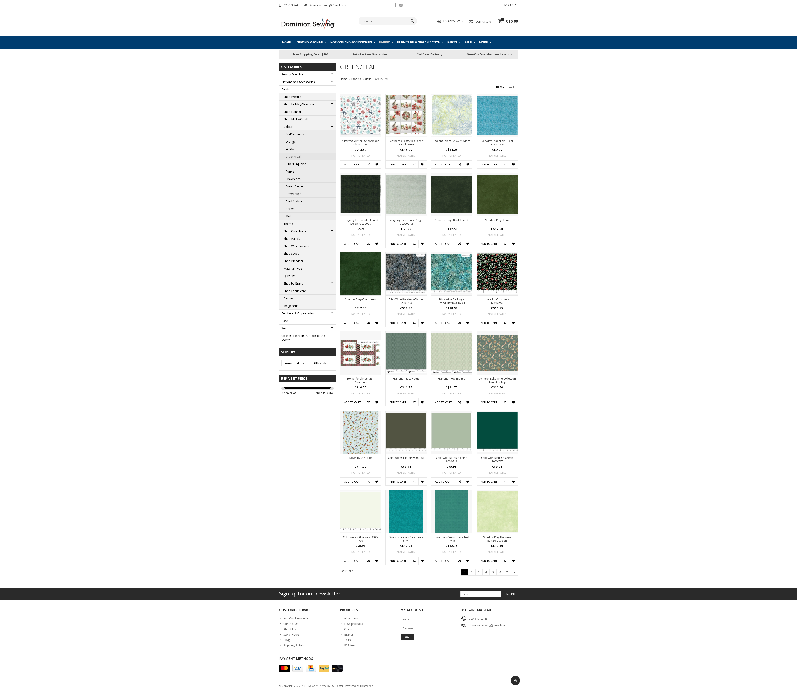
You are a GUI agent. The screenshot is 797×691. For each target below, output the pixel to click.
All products (352, 618)
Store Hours (291, 634)
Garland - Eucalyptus (406, 378)
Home (286, 42)
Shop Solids (291, 253)
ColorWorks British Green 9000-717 (497, 459)
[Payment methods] (284, 668)
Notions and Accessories (351, 42)
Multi (289, 216)
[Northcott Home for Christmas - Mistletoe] (497, 254)
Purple (290, 171)
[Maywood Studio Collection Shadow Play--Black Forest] (451, 175)
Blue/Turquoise (296, 164)
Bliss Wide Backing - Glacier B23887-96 (406, 301)
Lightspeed (366, 686)
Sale (468, 42)
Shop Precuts (292, 97)
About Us (289, 629)
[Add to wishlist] (377, 164)
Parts (452, 42)
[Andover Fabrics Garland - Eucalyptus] (406, 334)
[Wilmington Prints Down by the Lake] (360, 413)
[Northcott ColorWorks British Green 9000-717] (497, 413)
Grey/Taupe (293, 194)
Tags (347, 640)
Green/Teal (293, 156)
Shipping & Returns (296, 645)
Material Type (293, 268)
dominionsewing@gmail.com (488, 625)
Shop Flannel (292, 112)
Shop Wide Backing (296, 246)
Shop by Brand (293, 283)
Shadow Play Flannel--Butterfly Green (497, 539)
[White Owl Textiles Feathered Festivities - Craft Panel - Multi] (406, 96)
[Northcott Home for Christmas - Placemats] (360, 334)
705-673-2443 (478, 618)
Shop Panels (292, 239)
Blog (286, 640)
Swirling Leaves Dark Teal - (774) (406, 539)
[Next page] (514, 572)
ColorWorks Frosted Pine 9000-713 (451, 459)
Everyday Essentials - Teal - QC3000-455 (497, 142)
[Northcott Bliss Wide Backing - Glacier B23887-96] (406, 254)
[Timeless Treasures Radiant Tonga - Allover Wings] (451, 96)
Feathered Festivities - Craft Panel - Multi (406, 142)
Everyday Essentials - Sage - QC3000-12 (406, 221)
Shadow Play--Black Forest (451, 220)
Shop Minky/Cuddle (296, 119)
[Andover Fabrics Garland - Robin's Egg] (451, 334)
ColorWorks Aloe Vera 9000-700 (360, 539)
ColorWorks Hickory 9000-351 (406, 458)
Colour (288, 127)
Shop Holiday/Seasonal (299, 104)
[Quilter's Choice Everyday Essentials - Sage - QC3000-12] (406, 175)
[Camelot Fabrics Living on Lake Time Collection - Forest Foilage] (497, 334)
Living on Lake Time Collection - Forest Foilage (497, 380)
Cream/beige (294, 186)
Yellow (290, 149)
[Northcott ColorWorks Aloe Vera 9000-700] (360, 492)
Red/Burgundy (295, 134)
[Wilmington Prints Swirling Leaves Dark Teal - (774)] (406, 492)
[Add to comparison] (369, 164)
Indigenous (291, 306)
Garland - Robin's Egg (451, 378)
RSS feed (350, 645)
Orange (291, 142)
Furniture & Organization (418, 42)
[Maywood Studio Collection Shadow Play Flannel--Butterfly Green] (497, 492)
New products (353, 624)
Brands (349, 634)
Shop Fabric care (295, 291)
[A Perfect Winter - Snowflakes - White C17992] (360, 96)
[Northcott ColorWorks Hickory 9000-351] (406, 413)
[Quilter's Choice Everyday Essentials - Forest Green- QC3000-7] (360, 175)
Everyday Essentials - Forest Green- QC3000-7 (360, 221)
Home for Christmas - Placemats (360, 380)
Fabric (384, 42)
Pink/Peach (293, 179)
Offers (348, 629)
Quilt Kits (290, 276)
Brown (290, 209)
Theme (288, 224)
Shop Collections (295, 231)
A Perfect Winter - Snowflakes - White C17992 (360, 142)
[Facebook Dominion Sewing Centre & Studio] (395, 5)
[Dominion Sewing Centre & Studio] (307, 24)
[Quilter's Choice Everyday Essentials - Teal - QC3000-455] (497, 96)
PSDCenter (337, 686)
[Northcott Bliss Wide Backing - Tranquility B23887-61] (451, 254)
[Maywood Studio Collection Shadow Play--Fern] (497, 175)
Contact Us (290, 624)
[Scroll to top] (515, 680)
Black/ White (294, 201)
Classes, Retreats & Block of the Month (303, 338)
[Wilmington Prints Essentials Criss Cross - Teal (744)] (451, 492)
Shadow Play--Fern (497, 220)
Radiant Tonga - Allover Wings (451, 141)
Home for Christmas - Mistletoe (497, 301)
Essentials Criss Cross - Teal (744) (451, 539)
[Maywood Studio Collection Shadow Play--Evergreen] (360, 254)
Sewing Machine (310, 42)
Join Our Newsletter (296, 618)
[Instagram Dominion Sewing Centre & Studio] (400, 5)
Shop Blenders (293, 261)
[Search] (412, 21)
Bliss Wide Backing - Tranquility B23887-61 (451, 301)
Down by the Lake (360, 458)
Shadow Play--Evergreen (360, 299)
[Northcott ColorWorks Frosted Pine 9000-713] (451, 413)
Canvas (288, 298)
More (483, 42)
